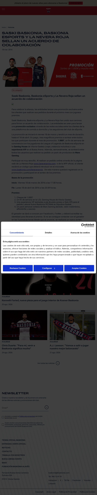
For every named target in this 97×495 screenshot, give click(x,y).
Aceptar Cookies (79, 268)
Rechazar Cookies (18, 268)
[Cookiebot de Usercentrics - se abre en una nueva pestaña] (83, 225)
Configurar (47, 268)
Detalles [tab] (48, 233)
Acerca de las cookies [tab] (80, 233)
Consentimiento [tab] (17, 233)
